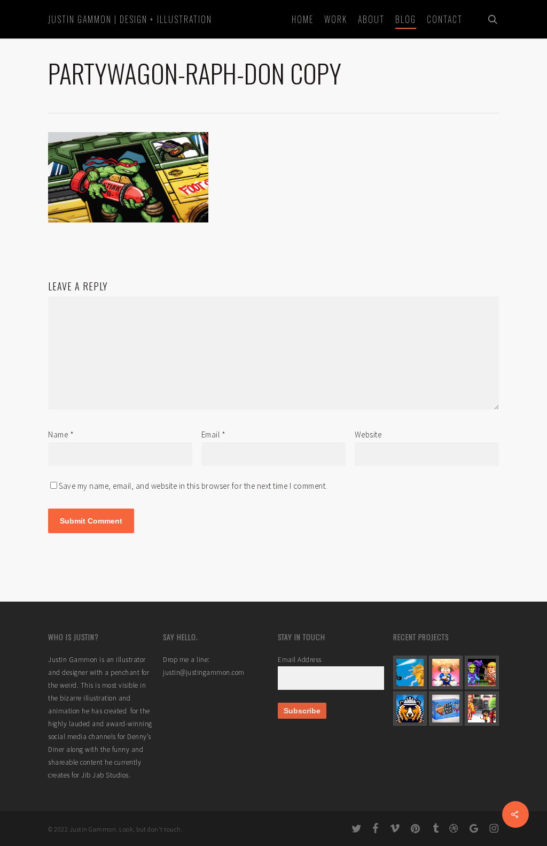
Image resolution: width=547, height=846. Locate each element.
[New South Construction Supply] (410, 708)
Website (368, 434)
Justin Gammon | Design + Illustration (130, 19)
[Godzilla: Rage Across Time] (410, 672)
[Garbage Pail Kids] (446, 672)
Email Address (300, 659)
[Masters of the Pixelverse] (481, 672)
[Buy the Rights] (446, 708)
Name (61, 434)
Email (213, 434)
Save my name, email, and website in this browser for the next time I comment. (193, 486)
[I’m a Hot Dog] (481, 708)
